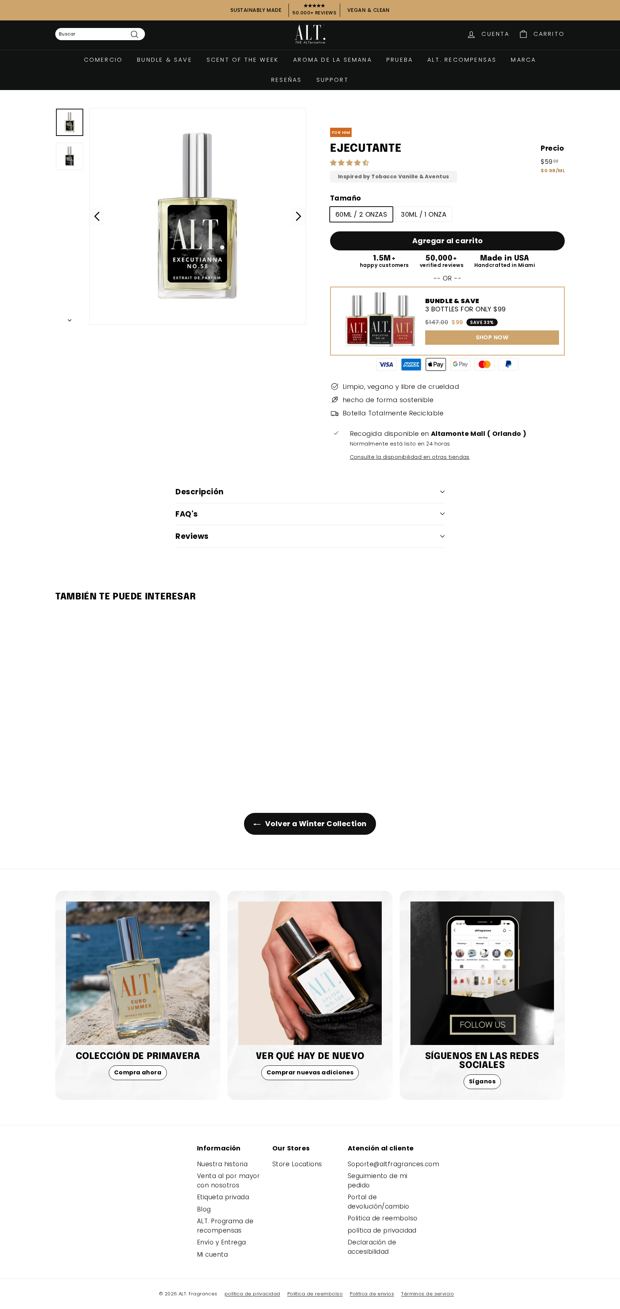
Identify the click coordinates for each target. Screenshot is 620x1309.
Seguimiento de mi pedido (378, 1181)
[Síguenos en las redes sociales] (482, 973)
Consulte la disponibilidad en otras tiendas (410, 457)
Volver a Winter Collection (314, 824)
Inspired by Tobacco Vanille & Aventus (393, 177)
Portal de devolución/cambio (378, 1202)
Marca (523, 60)
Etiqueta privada (223, 1197)
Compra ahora (137, 1072)
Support (332, 80)
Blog (204, 1209)
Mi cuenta (212, 1254)
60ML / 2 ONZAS (361, 214)
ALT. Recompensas (462, 60)
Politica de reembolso (382, 1218)
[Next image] (298, 216)
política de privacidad (382, 1230)
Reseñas (286, 80)
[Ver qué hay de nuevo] (310, 973)
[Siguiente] (69, 318)
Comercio (103, 60)
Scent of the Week (243, 60)
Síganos (482, 1081)
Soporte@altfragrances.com (393, 1164)
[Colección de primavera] (138, 973)
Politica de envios (372, 1293)
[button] (350, 162)
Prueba (399, 60)
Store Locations (297, 1164)
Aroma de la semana (332, 60)
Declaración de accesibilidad (372, 1247)
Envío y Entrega (221, 1242)
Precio (552, 148)
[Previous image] (97, 216)
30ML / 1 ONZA (423, 214)
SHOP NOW (492, 337)
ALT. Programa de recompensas (225, 1226)
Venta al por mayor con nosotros (228, 1181)
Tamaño (345, 198)
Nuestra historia (222, 1164)
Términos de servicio (427, 1293)
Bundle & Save (164, 60)
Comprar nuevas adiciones (310, 1072)
